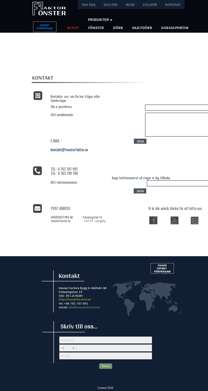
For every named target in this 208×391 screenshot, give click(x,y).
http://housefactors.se (75, 299)
